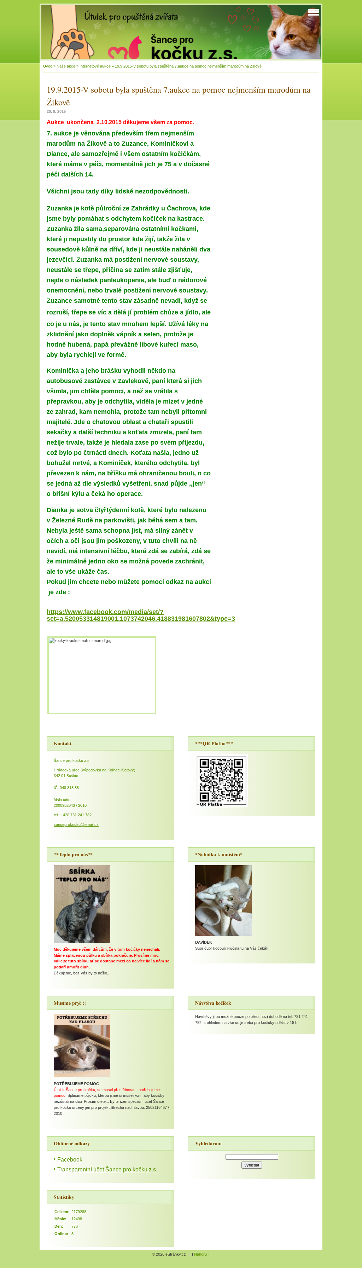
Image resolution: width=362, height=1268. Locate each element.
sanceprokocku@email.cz (76, 824)
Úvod (47, 66)
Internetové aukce (95, 66)
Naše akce (66, 66)
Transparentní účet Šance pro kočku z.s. (107, 1169)
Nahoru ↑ (202, 1254)
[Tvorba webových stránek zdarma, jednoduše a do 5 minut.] (189, 1254)
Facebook (69, 1160)
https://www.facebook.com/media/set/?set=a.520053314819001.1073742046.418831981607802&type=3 (141, 615)
